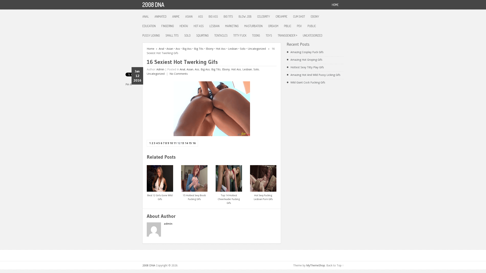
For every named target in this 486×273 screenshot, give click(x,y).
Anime (176, 16)
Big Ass (213, 16)
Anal (145, 16)
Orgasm (273, 26)
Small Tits (172, 35)
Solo (187, 35)
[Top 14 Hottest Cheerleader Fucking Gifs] (229, 177)
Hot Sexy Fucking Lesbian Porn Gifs (263, 197)
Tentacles (221, 35)
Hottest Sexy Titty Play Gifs (307, 67)
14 (186, 143)
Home (150, 48)
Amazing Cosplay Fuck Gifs (306, 52)
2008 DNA (153, 4)
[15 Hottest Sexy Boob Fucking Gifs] (194, 177)
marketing (232, 26)
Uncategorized (312, 35)
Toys (269, 35)
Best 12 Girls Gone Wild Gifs (160, 197)
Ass (200, 16)
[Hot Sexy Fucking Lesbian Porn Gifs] (263, 177)
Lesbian (214, 26)
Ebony (315, 16)
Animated (160, 16)
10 (171, 143)
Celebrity (263, 16)
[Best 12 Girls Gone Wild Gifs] (160, 177)
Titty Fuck (239, 35)
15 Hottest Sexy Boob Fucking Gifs (194, 197)
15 (190, 143)
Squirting (202, 35)
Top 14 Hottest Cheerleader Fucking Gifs (229, 199)
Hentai (184, 26)
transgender (287, 35)
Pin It (128, 84)
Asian (189, 16)
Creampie (281, 16)
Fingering (167, 26)
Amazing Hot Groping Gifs (306, 59)
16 (194, 143)
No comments (178, 73)
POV (299, 26)
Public (312, 26)
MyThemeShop (315, 265)
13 (182, 143)
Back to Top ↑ (335, 265)
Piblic (287, 26)
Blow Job (245, 16)
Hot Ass (199, 26)
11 (175, 143)
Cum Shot (299, 16)
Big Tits (228, 16)
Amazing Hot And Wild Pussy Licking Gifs (315, 75)
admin (160, 69)
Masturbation (253, 26)
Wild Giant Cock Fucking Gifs (307, 82)
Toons (256, 35)
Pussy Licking (151, 35)
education (149, 26)
